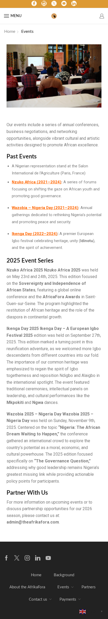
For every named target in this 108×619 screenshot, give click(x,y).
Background (64, 575)
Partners (89, 587)
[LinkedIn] (74, 4)
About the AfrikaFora (27, 587)
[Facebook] (34, 4)
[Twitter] (54, 4)
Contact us (38, 599)
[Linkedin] (37, 558)
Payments (68, 599)
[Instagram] (44, 4)
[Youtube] (64, 4)
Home (9, 31)
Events (63, 587)
